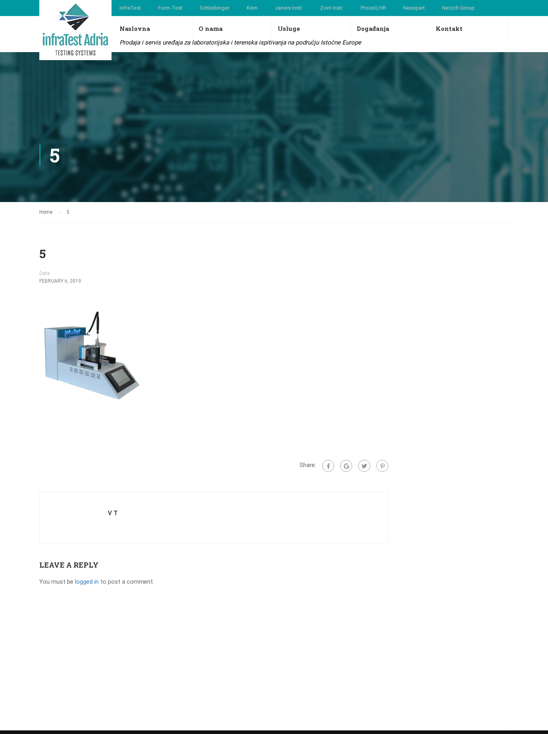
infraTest (130, 8)
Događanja (373, 28)
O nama (211, 28)
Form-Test (170, 8)
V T (113, 513)
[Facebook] (328, 466)
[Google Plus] (346, 466)
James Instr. (289, 8)
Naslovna (135, 28)
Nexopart (414, 8)
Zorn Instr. (331, 8)
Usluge (289, 28)
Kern (252, 8)
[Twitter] (364, 466)
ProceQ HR (373, 8)
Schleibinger (214, 8)
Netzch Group (458, 8)
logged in (87, 581)
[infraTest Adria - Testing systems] (75, 30)
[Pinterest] (382, 466)
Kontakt (449, 28)
